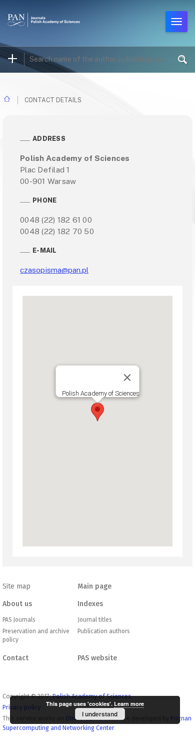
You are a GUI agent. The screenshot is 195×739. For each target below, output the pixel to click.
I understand (100, 713)
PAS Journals (18, 619)
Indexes (90, 604)
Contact (15, 658)
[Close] (128, 377)
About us (17, 604)
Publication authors (104, 631)
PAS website (97, 658)
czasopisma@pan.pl (54, 269)
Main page (95, 586)
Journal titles (95, 619)
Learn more (129, 703)
